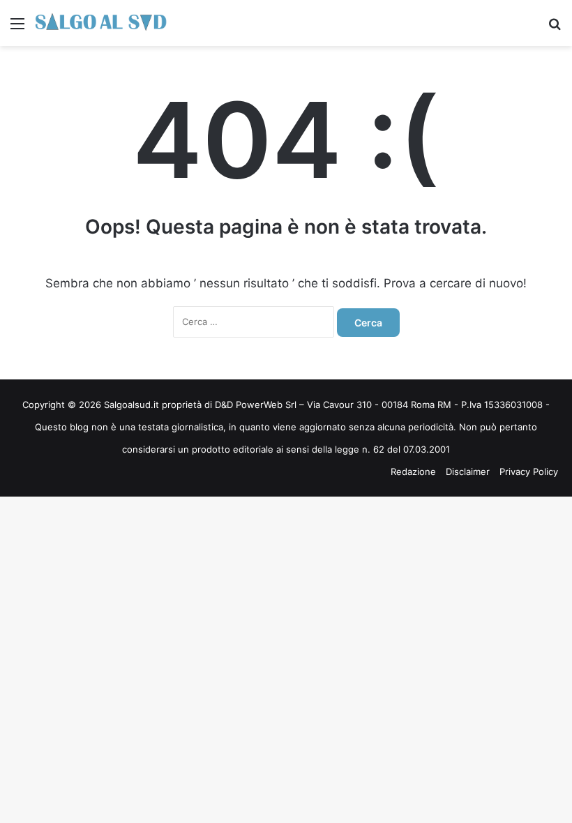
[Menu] (17, 28)
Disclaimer (468, 471)
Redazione (413, 471)
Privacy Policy (528, 471)
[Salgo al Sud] (101, 23)
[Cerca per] (555, 28)
